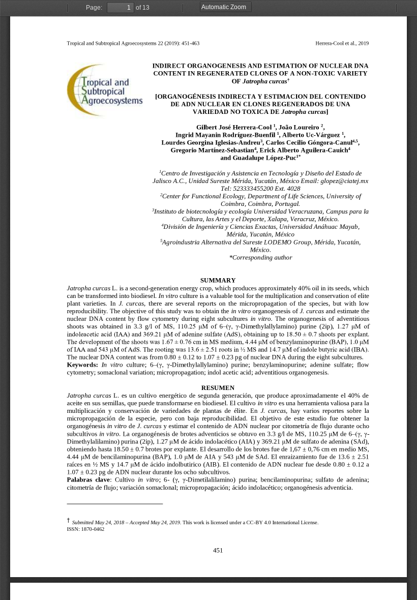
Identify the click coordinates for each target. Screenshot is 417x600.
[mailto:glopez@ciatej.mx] (344, 180)
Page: (94, 7)
